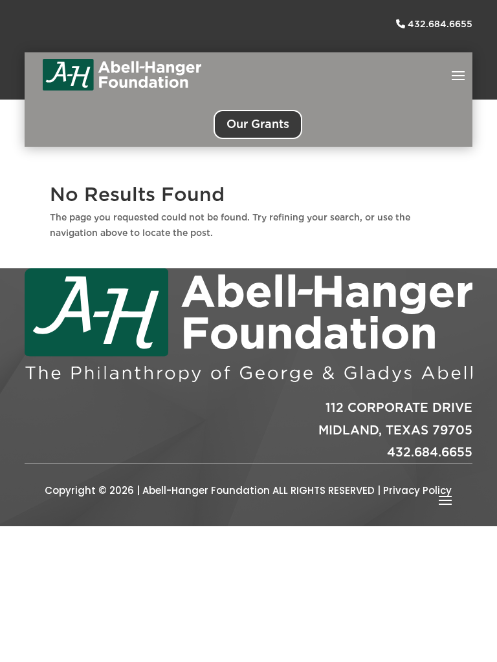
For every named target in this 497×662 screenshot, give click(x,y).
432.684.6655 (438, 24)
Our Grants (257, 124)
